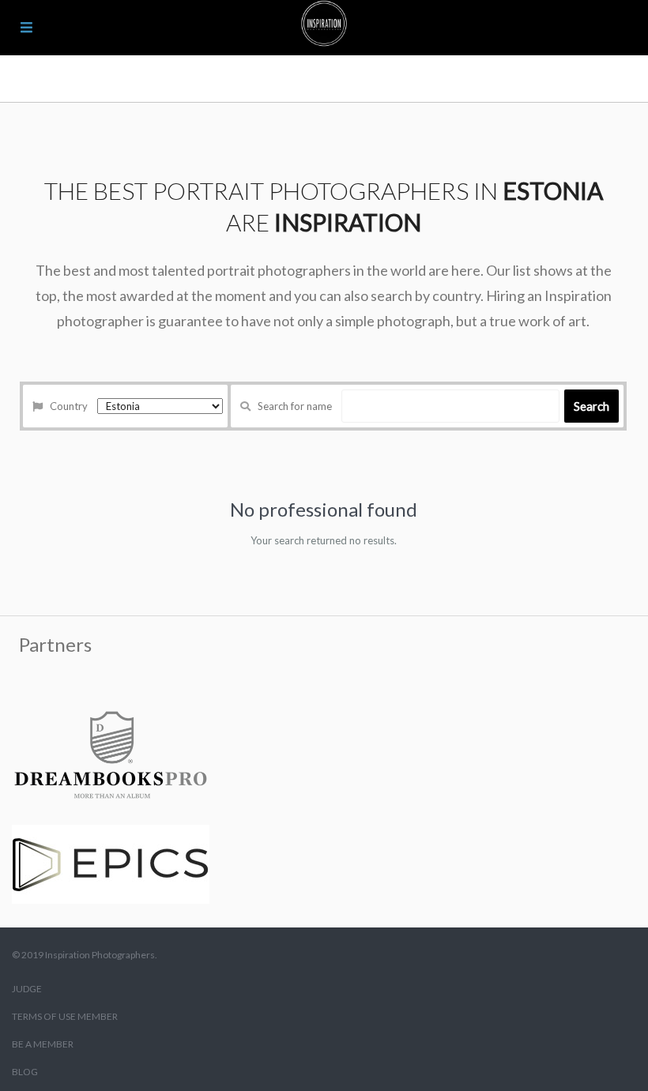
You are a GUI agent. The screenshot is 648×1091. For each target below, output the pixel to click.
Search (591, 406)
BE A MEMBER (42, 1044)
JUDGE (27, 989)
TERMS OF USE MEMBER (65, 1016)
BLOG (25, 1072)
